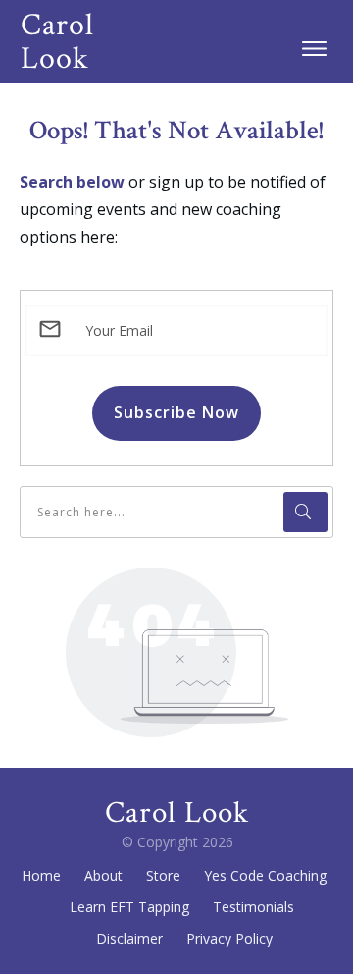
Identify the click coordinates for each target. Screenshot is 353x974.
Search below (72, 181)
